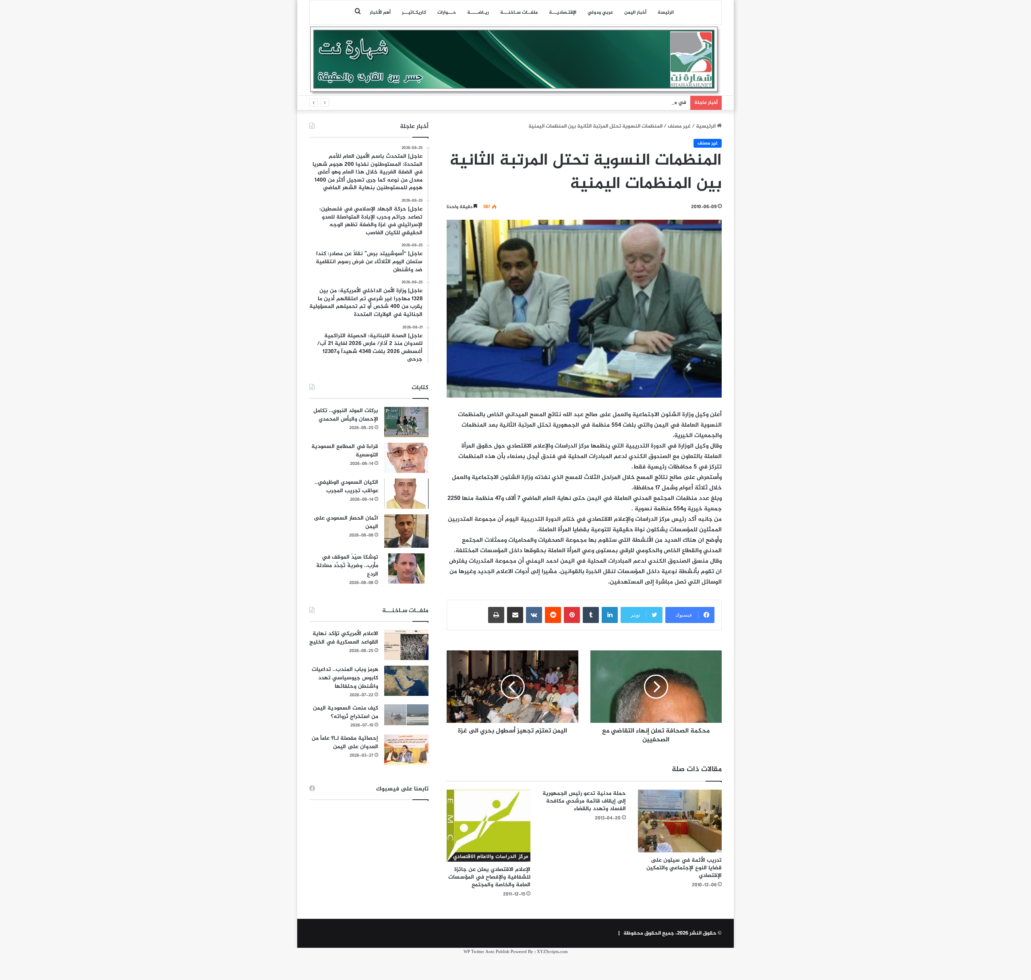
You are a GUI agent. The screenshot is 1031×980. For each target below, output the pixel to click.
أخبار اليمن (635, 12)
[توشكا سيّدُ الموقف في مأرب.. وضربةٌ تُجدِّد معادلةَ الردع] (406, 568)
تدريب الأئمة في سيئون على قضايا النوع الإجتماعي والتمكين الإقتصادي (684, 868)
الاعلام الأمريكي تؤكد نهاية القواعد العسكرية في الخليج (343, 638)
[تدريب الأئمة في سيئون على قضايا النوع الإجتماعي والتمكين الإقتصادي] (680, 821)
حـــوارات (446, 12)
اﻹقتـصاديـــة (562, 12)
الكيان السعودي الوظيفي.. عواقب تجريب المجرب (346, 486)
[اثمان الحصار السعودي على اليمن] (406, 531)
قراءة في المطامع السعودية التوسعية (344, 451)
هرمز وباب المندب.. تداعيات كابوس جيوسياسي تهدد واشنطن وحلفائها (345, 678)
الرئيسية (706, 126)
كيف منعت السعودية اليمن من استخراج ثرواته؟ (345, 712)
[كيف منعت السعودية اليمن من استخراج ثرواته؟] (406, 714)
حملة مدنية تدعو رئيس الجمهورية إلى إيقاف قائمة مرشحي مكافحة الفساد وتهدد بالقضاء (584, 801)
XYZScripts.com (552, 952)
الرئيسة (666, 12)
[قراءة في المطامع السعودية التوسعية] (406, 458)
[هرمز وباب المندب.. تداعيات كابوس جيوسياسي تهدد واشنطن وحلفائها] (406, 681)
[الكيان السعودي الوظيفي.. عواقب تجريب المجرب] (406, 494)
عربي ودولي (600, 12)
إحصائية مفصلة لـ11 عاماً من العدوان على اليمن (345, 742)
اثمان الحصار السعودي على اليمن (346, 522)
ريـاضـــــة (478, 12)
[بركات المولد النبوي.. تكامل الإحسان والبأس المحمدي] (406, 422)
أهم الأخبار (380, 12)
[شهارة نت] (515, 61)
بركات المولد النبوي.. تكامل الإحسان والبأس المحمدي (345, 415)
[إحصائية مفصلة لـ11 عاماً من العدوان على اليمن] (406, 749)
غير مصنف (679, 126)
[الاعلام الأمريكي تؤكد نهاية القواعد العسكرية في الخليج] (406, 645)
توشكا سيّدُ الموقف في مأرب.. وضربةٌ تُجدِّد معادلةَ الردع (347, 566)
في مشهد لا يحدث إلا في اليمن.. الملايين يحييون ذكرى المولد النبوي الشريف (601, 102)
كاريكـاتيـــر (414, 12)
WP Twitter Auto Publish (486, 952)
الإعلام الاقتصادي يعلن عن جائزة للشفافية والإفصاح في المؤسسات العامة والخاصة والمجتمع (489, 877)
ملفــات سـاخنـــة (519, 12)
